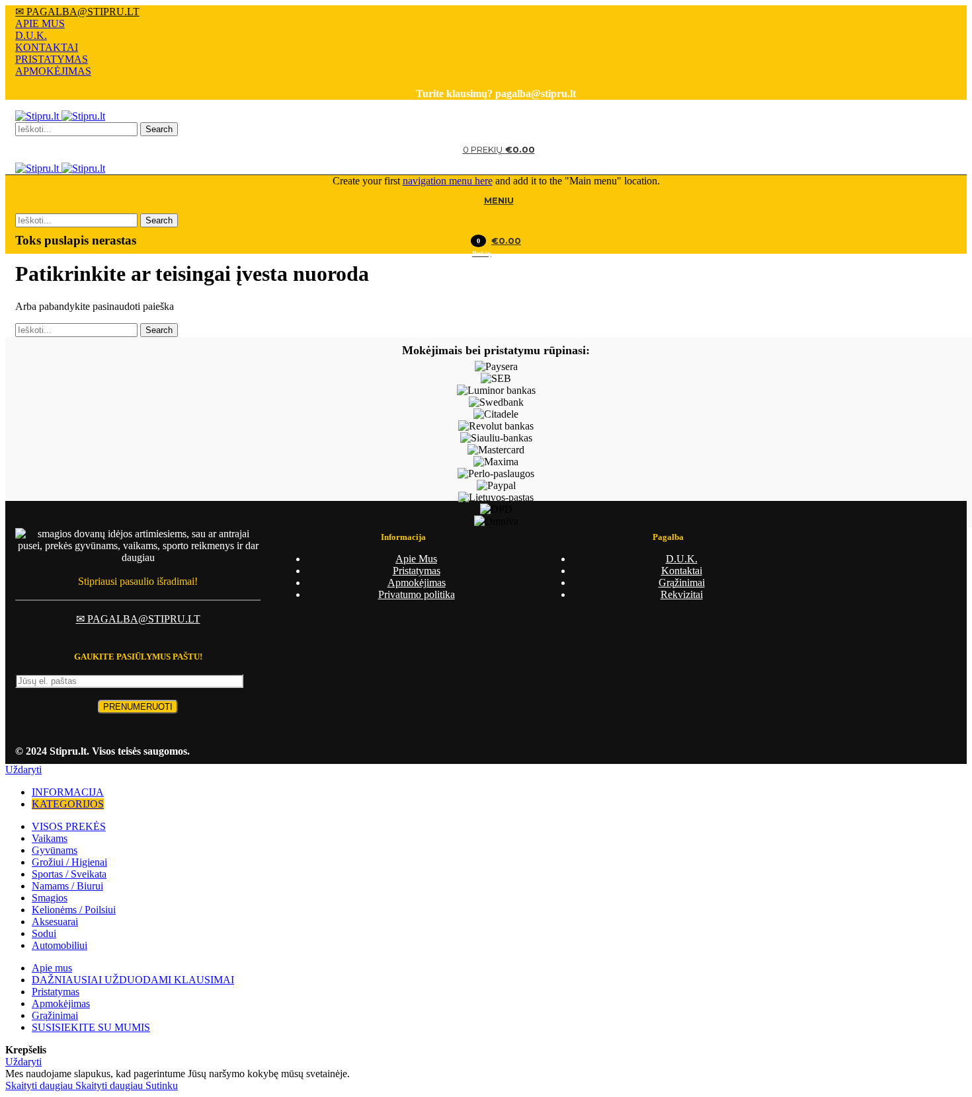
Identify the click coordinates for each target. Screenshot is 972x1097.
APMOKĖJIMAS (53, 71)
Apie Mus (416, 558)
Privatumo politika (416, 594)
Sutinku (161, 1085)
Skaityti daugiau (74, 1085)
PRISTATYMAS (51, 59)
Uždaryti (23, 769)
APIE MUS (40, 23)
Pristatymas (416, 570)
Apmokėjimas (416, 582)
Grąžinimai (682, 582)
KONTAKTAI (46, 47)
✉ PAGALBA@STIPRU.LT (77, 11)
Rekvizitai (682, 594)
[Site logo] (38, 116)
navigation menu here (448, 180)
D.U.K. (31, 35)
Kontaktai (681, 570)
